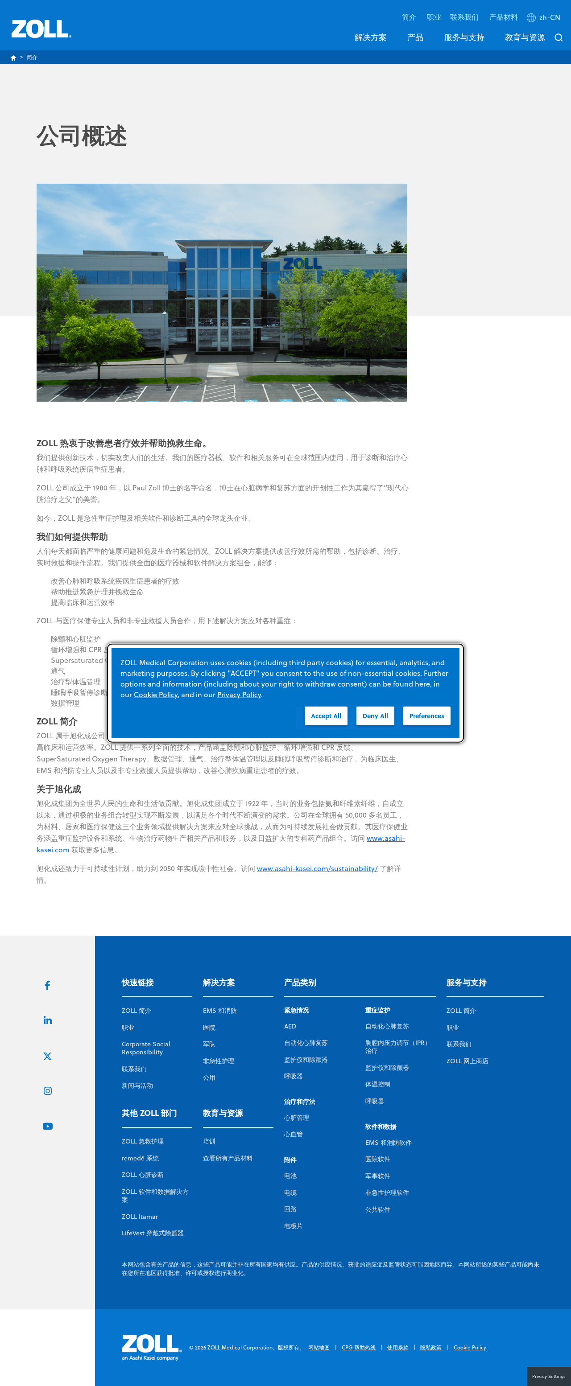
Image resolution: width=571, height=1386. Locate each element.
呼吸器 (293, 1076)
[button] (544, 19)
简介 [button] (410, 17)
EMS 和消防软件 (388, 1142)
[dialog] (285, 693)
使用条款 (398, 1347)
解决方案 (371, 37)
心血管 (293, 1134)
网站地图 (319, 1347)
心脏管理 (296, 1117)
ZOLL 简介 (136, 1010)
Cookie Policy (470, 1347)
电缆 (290, 1192)
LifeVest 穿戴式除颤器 (153, 1233)
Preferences (427, 715)
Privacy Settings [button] (549, 1376)
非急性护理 (218, 1061)
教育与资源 (525, 37)
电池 (290, 1175)
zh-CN (549, 17)
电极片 (293, 1225)
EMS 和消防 (220, 1010)
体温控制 (377, 1084)
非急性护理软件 (387, 1192)
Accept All (326, 715)
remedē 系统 (140, 1158)
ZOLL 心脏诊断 (143, 1174)
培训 (209, 1141)
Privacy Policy (239, 694)
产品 (415, 37)
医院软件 (377, 1159)
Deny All (375, 715)
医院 (209, 1027)
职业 (434, 17)
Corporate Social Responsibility (146, 1048)
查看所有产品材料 (228, 1158)
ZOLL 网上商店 (467, 1061)
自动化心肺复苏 (306, 1042)
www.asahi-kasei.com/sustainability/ (317, 868)
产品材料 (503, 17)
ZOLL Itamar (140, 1216)
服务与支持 (464, 37)
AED (290, 1026)
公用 (209, 1077)
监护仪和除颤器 (306, 1059)
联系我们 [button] (465, 17)
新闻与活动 (137, 1085)
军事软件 (377, 1176)
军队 (209, 1044)
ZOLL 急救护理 (143, 1141)
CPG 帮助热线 (359, 1347)
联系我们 (134, 1069)
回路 (290, 1209)
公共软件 (377, 1209)
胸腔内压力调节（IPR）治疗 (398, 1046)
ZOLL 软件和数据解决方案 (155, 1195)
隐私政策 (431, 1347)
